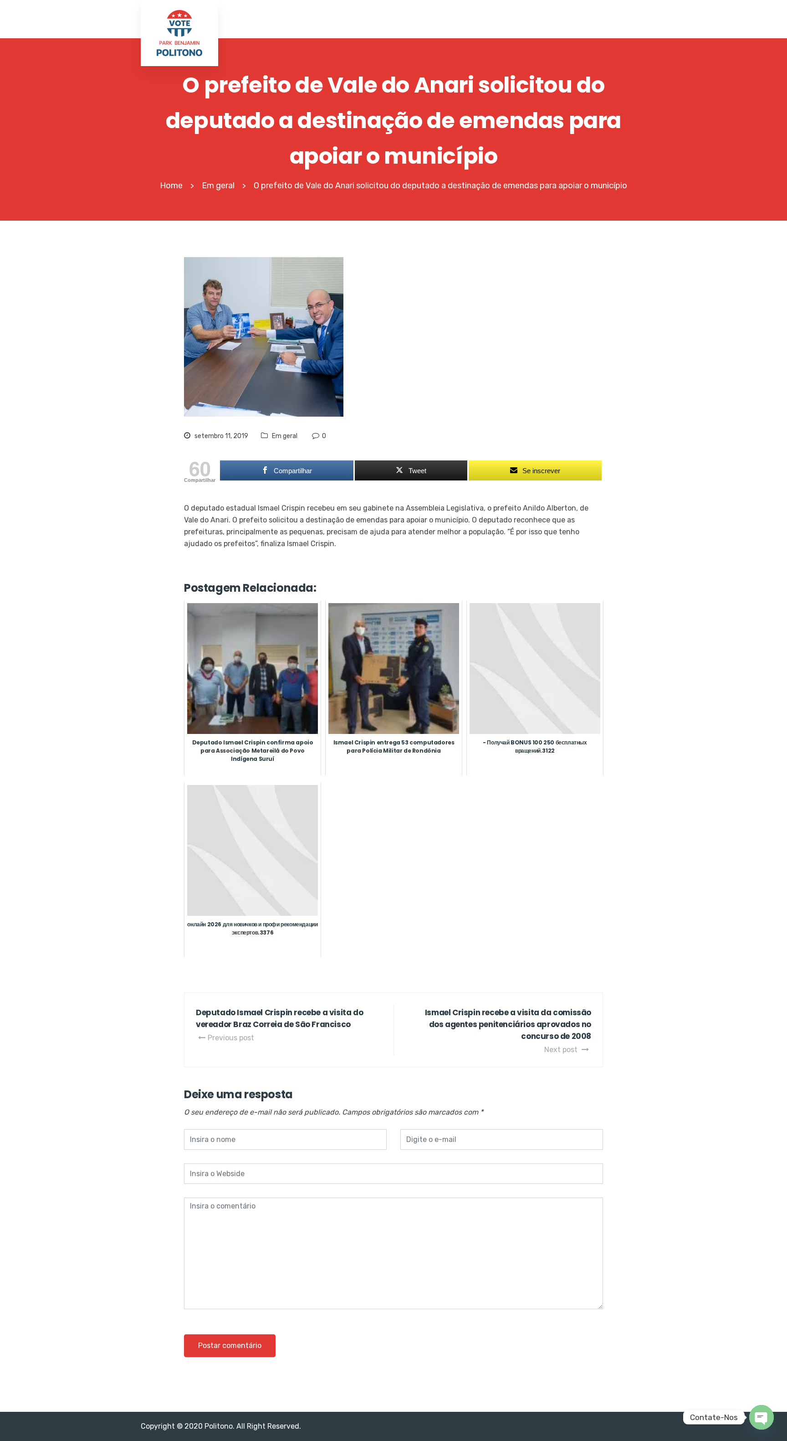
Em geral (284, 436)
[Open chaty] (761, 1417)
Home (171, 186)
